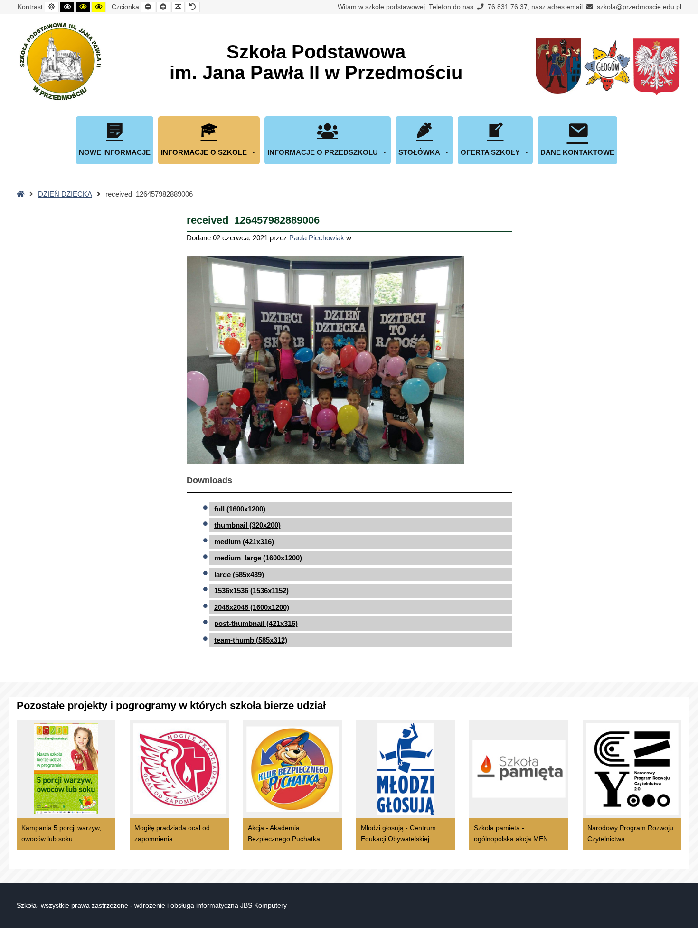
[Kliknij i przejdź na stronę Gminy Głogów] (558, 67)
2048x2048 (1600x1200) (251, 607)
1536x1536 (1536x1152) (251, 591)
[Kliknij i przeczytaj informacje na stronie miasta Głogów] (607, 67)
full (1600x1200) (239, 509)
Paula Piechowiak (317, 238)
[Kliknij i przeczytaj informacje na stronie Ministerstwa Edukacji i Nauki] (656, 67)
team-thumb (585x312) (250, 640)
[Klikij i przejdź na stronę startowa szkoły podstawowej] (59, 61)
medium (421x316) (244, 542)
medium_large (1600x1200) (258, 558)
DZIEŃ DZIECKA (65, 194)
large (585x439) (239, 574)
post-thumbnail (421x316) (256, 623)
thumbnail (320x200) (247, 525)
